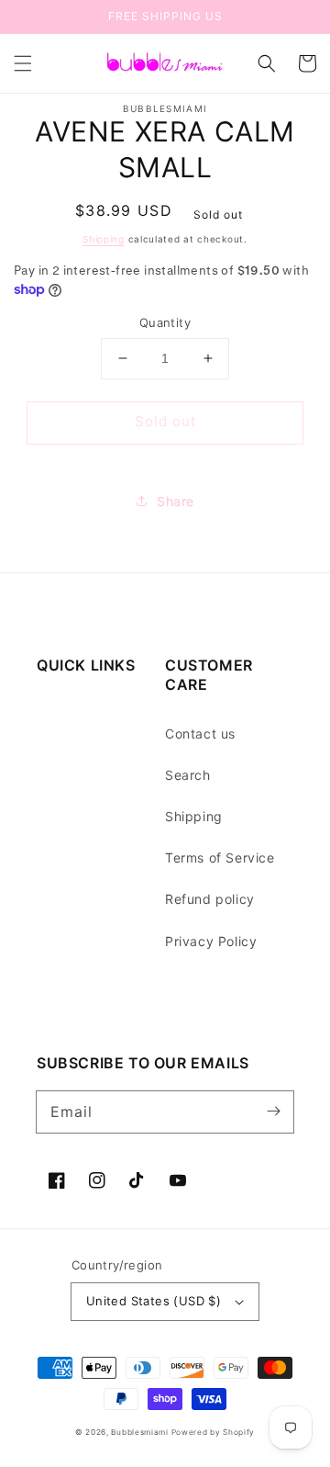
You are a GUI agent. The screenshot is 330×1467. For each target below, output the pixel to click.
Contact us (200, 733)
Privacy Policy (211, 941)
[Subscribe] (273, 1111)
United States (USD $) (153, 1300)
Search (188, 775)
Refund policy (210, 899)
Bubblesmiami (140, 1432)
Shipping (103, 238)
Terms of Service (220, 857)
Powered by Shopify (213, 1432)
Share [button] (175, 501)
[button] (23, 63)
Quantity (165, 322)
